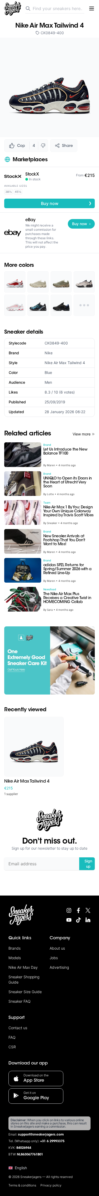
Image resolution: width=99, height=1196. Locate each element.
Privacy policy (51, 1185)
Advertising (59, 967)
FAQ (12, 1037)
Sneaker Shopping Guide (23, 979)
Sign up (88, 863)
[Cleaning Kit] (49, 660)
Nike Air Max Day (23, 967)
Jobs (54, 957)
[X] (88, 910)
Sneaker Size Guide (25, 991)
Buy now (66, 203)
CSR (12, 1047)
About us (57, 948)
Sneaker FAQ (19, 1001)
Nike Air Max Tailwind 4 (65, 362)
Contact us (17, 1027)
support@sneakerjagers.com (41, 1134)
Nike (49, 353)
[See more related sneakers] (84, 305)
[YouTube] (69, 920)
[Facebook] (78, 910)
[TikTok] (78, 920)
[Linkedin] (88, 920)
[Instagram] (69, 910)
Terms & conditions (22, 1185)
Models (14, 957)
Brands (14, 948)
